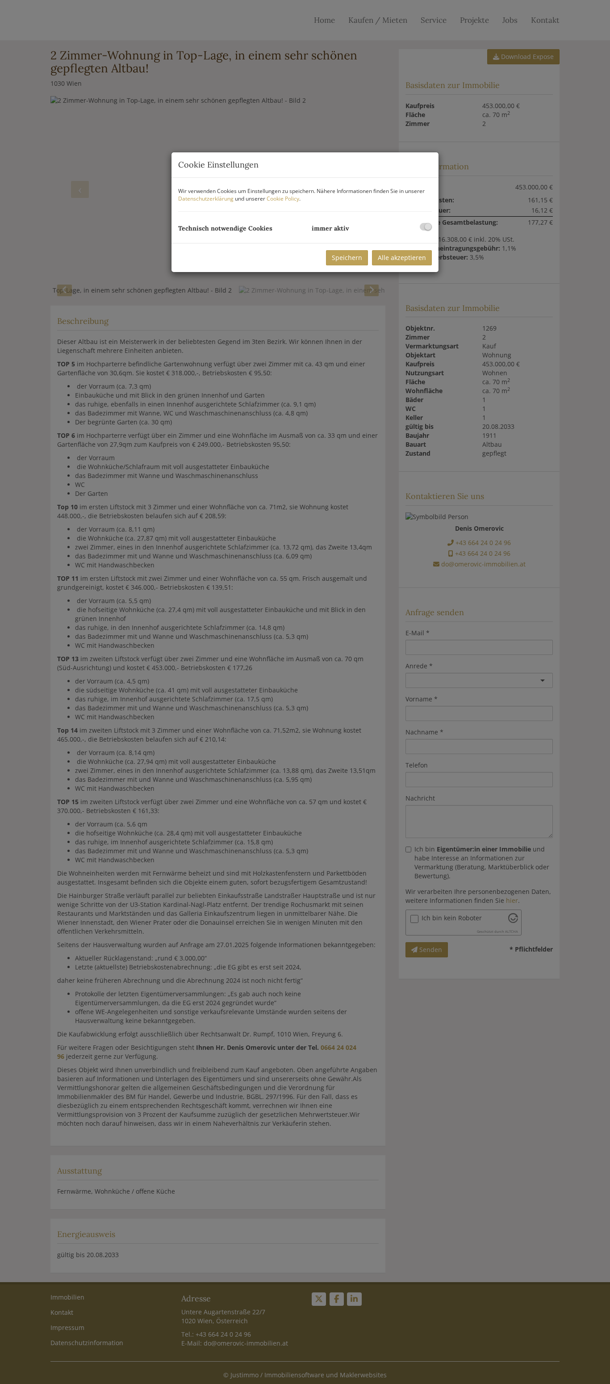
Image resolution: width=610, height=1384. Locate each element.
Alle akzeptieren (402, 257)
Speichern (347, 257)
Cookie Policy (283, 198)
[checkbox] (426, 227)
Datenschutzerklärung (206, 198)
